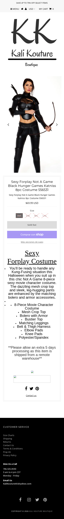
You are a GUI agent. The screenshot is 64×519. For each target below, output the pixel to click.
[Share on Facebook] (26, 389)
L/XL (45, 215)
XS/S (19, 215)
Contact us (31, 395)
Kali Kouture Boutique (41, 511)
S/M (28, 215)
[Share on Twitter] (31, 389)
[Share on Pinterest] (37, 389)
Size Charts (8, 435)
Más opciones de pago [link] (32, 242)
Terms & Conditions (13, 448)
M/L (36, 215)
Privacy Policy (9, 455)
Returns (7, 441)
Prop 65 (7, 452)
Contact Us (8, 445)
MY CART (46, 8)
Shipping (7, 438)
